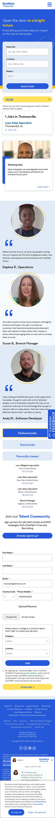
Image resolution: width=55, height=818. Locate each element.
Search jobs (27, 86)
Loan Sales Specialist (27, 477)
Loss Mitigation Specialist (27, 465)
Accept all (16, 812)
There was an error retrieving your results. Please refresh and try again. (26, 107)
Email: (6, 578)
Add (27, 663)
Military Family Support (14, 724)
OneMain (29, 709)
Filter (27, 99)
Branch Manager (27, 500)
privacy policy (30, 673)
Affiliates (7, 721)
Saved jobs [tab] (27, 444)
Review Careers (41, 709)
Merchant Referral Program (41, 721)
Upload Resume (27, 606)
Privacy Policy (40, 802)
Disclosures (46, 706)
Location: (10, 59)
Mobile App (39, 727)
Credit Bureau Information (21, 727)
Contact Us (19, 706)
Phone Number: (25, 591)
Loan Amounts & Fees (23, 712)
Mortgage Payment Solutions (38, 724)
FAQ (15, 721)
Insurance (23, 721)
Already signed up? (27, 535)
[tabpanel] (27, 486)
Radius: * (10, 71)
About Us (8, 706)
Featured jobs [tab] (27, 433)
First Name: (8, 552)
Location (9, 648)
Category (9, 636)
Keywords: (10, 47)
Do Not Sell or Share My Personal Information (27, 715)
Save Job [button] (12, 130)
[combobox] (27, 63)
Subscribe (26, 686)
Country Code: (10, 591)
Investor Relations (15, 709)
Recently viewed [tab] (27, 456)
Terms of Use (38, 804)
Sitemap (37, 712)
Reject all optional (37, 812)
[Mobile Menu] (49, 3)
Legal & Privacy (32, 706)
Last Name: (8, 565)
